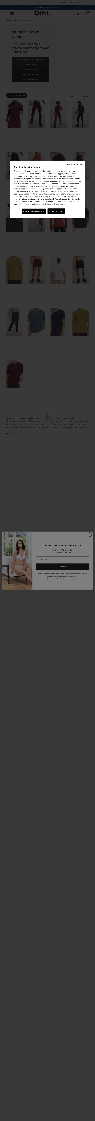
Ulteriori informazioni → (33, 211)
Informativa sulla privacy (57, 204)
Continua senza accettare (73, 164)
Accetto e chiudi (56, 211)
